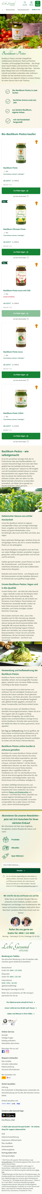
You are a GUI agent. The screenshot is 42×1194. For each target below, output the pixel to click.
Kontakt (5, 1035)
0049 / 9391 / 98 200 (9, 983)
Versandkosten (7, 1162)
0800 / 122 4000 (26, 933)
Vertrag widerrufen (9, 1153)
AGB (3, 1134)
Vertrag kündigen (8, 1156)
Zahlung (5, 1087)
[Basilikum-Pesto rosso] (21, 337)
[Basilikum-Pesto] (21, 153)
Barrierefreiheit (7, 1146)
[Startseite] (9, 4)
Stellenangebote (8, 1149)
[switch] (13, 1024)
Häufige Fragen (7, 1038)
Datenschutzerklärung (10, 1137)
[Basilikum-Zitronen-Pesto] (21, 214)
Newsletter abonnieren (10, 1043)
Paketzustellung (8, 1067)
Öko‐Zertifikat (7, 1143)
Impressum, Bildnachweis (12, 1140)
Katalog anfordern (9, 1040)
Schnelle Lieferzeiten (10, 1064)
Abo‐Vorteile (6, 1061)
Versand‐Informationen (11, 1069)
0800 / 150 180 (15, 976)
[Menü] (16, 1019)
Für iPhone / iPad (8, 1120)
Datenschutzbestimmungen (26, 886)
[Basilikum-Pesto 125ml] (21, 398)
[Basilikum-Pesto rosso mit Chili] (21, 276)
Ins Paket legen (19, 190)
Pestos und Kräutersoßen (19, 792)
